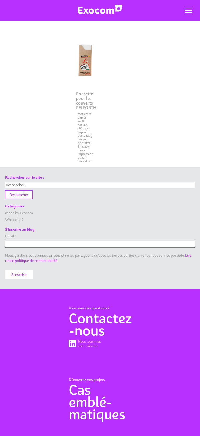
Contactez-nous (100, 324)
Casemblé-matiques (97, 402)
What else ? (14, 219)
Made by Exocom (19, 213)
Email (10, 236)
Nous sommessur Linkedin (89, 343)
